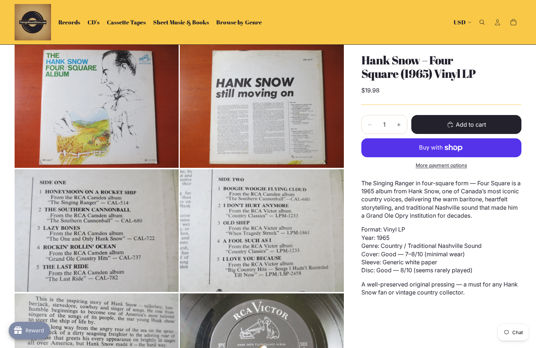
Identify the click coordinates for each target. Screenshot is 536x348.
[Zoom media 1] (97, 106)
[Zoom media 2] (262, 106)
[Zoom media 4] (262, 230)
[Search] (482, 22)
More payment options (441, 165)
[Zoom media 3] (97, 230)
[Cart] (513, 22)
